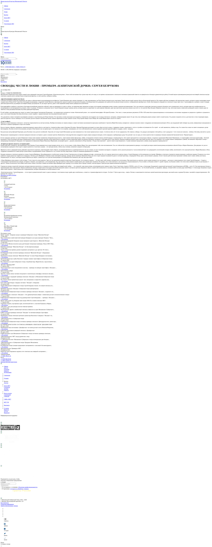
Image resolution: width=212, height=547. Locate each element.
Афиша (6, 6)
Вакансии (7, 412)
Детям (5, 12)
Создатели (7, 387)
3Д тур (6, 411)
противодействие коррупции (9, 362)
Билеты (6, 15)
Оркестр (6, 371)
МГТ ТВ (6, 402)
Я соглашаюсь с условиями (20, 487)
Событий (6, 396)
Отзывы (6, 378)
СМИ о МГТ (7, 399)
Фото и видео (8, 393)
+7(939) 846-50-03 (10, 67)
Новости (6, 409)
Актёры (6, 389)
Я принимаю (15, 489)
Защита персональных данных (9, 505)
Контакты (7, 405)
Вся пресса (4, 81)
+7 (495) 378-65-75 (6, 360)
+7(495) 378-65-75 (20, 67)
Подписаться (4, 485)
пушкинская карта (6, 60)
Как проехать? (5, 502)
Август (6, 368)
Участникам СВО (9, 24)
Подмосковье (7, 372)
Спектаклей (7, 395)
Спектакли (7, 9)
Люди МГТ (7, 18)
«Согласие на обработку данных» (19, 489)
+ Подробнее (4, 239)
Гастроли (6, 369)
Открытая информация (7, 504)
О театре (6, 21)
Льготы (6, 383)
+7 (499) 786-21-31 (6, 356)
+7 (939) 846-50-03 (6, 359)
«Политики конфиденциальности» (28, 487)
